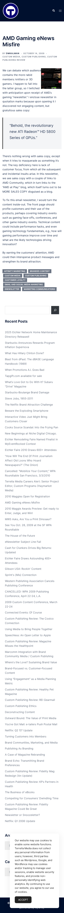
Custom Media (11, 56)
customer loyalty (15, 280)
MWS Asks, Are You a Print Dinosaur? (28, 519)
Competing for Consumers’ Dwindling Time (31, 798)
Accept (23, 899)
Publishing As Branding (19, 748)
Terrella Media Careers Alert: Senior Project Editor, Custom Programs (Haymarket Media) (32, 486)
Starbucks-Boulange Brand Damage (27, 392)
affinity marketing (14, 271)
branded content (40, 271)
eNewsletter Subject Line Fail (23, 541)
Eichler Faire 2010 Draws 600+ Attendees (31, 450)
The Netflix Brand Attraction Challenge (29, 404)
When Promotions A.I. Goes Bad (24, 369)
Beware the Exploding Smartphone (26, 410)
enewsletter (12, 289)
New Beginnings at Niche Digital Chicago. (31, 433)
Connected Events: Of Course (23, 612)
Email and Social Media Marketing (24, 284)
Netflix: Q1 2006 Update (20, 821)
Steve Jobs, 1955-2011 (19, 398)
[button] (53, 10)
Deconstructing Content (20, 712)
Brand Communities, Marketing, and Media (31, 742)
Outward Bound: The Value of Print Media (30, 718)
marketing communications (39, 289)
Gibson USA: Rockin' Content (23, 568)
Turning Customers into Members (25, 736)
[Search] (55, 310)
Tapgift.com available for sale (23, 376)
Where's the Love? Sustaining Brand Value (31, 662)
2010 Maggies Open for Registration (27, 496)
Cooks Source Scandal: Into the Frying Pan (31, 427)
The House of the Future (20, 535)
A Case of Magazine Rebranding (25, 754)
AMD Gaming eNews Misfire (22, 502)
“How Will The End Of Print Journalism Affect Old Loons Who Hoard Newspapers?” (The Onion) (29, 460)
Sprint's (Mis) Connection (20, 575)
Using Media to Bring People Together (28, 629)
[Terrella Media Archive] (10, 10)
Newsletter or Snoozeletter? (22, 815)
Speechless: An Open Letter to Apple (28, 635)
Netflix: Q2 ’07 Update (18, 730)
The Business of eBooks (19, 792)
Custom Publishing (34, 56)
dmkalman (12, 53)
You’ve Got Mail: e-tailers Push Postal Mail (31, 724)
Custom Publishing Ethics (20, 706)
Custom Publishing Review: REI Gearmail (30, 699)
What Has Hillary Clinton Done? (24, 353)
